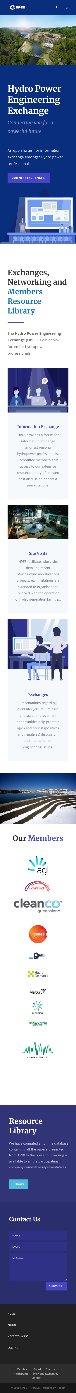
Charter (50, 1369)
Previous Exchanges (45, 1373)
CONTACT (14, 1347)
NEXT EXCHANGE (18, 1336)
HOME (11, 1313)
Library (18, 1184)
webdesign (49, 1387)
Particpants (21, 1373)
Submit (54, 1286)
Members (23, 1369)
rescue (35, 1387)
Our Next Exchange (27, 178)
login (62, 1387)
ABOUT (12, 1325)
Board (37, 1369)
